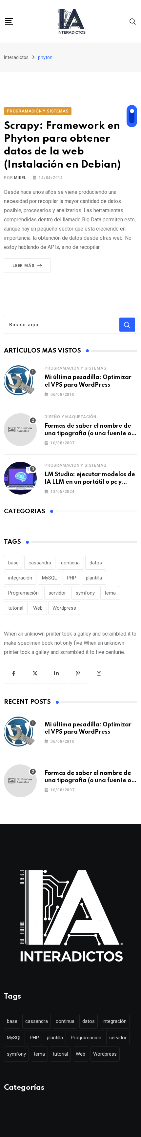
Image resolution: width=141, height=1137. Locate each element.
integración (20, 578)
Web (38, 608)
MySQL (49, 578)
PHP (71, 578)
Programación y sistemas (75, 368)
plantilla (94, 578)
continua (70, 563)
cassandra (40, 563)
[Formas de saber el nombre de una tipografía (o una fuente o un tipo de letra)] (20, 429)
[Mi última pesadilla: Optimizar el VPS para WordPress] (20, 381)
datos (96, 563)
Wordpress (64, 608)
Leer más (23, 265)
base (13, 563)
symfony (85, 593)
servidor (57, 593)
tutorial (15, 608)
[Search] (133, 21)
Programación (23, 593)
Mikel (20, 177)
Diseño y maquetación (70, 417)
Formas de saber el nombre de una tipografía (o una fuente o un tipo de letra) (88, 433)
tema (110, 593)
